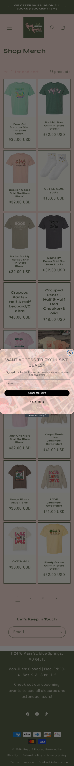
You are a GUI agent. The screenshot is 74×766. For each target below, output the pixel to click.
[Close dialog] (70, 352)
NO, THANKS (37, 402)
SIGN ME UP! (37, 393)
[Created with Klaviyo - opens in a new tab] (37, 415)
